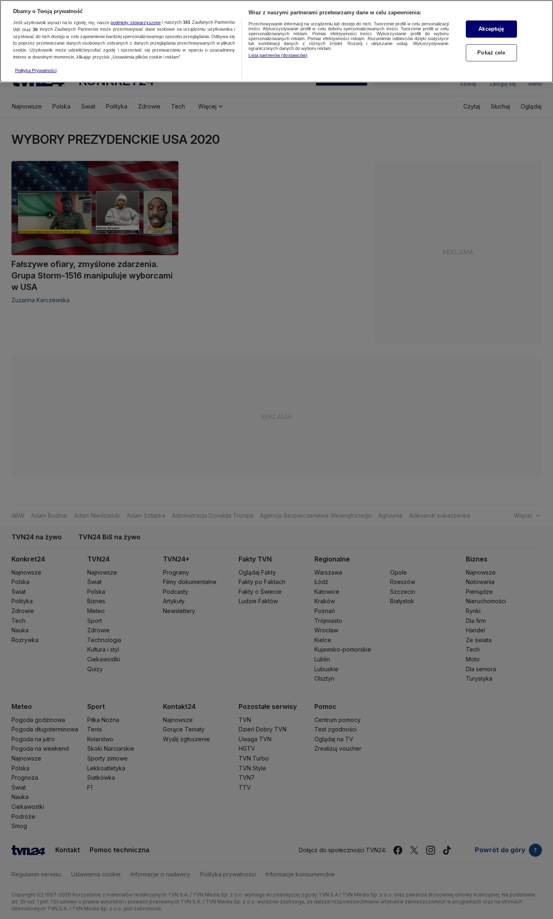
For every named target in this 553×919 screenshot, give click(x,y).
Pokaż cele (491, 53)
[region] (276, 41)
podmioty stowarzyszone (136, 22)
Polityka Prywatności (35, 70)
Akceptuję (491, 29)
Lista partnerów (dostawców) (277, 55)
